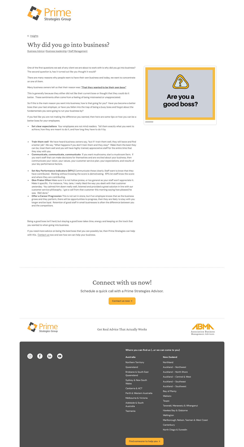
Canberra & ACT (134, 377)
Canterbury (169, 413)
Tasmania (130, 399)
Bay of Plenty (170, 379)
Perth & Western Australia (139, 381)
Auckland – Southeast (174, 370)
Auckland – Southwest (174, 375)
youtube (60, 345)
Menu (210, 6)
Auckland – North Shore (175, 360)
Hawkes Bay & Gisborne (175, 399)
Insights (34, 24)
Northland (168, 351)
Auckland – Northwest (174, 355)
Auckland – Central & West (177, 365)
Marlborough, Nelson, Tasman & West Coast (185, 408)
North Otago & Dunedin (175, 418)
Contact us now (121, 289)
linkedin (50, 345)
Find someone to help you (143, 429)
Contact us (44, 223)
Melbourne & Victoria (137, 386)
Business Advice (35, 39)
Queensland (132, 355)
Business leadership (56, 39)
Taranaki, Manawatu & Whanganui (180, 394)
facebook (40, 345)
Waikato (167, 384)
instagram (30, 345)
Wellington (168, 403)
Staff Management (77, 39)
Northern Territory (135, 351)
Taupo (166, 389)
